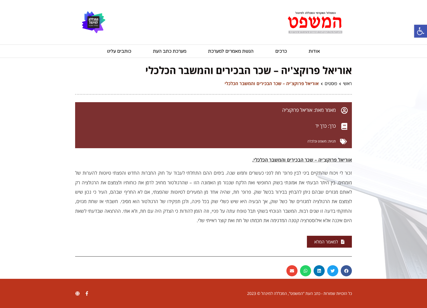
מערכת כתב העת (169, 51)
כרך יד (321, 125)
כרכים (281, 51)
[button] (420, 31)
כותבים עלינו (119, 51)
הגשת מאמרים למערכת (231, 51)
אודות (314, 51)
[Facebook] (87, 293)
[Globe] (77, 293)
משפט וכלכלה (316, 141)
